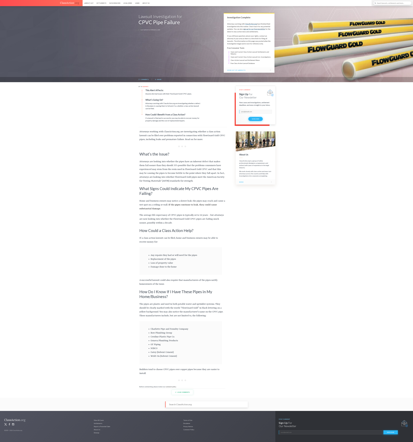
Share (159, 79)
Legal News (127, 3)
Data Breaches (115, 3)
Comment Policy (188, 429)
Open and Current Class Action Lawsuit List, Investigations (251, 57)
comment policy (171, 387)
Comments (144, 79)
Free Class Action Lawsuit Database (243, 63)
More (241, 182)
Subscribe (255, 119)
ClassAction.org (251, 24)
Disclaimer (186, 423)
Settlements (101, 3)
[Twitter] (5, 424)
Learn (137, 3)
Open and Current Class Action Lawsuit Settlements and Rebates (250, 53)
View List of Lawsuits (236, 70)
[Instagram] (13, 424)
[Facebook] (9, 424)
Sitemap (96, 433)
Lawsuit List (89, 3)
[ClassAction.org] (41, 3)
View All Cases (99, 420)
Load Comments (183, 392)
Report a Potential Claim (102, 426)
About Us (146, 3)
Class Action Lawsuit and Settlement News (245, 60)
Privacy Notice (188, 426)
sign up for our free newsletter (254, 29)
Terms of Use (187, 420)
